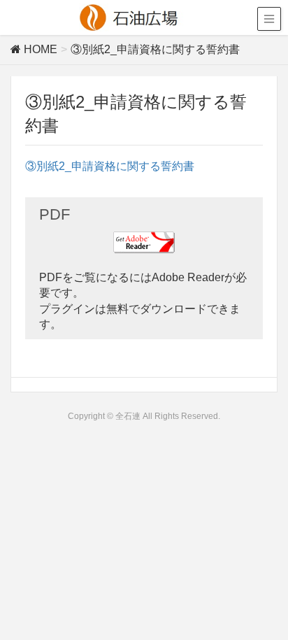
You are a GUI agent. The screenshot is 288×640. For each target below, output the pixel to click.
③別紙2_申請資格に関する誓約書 (109, 166)
